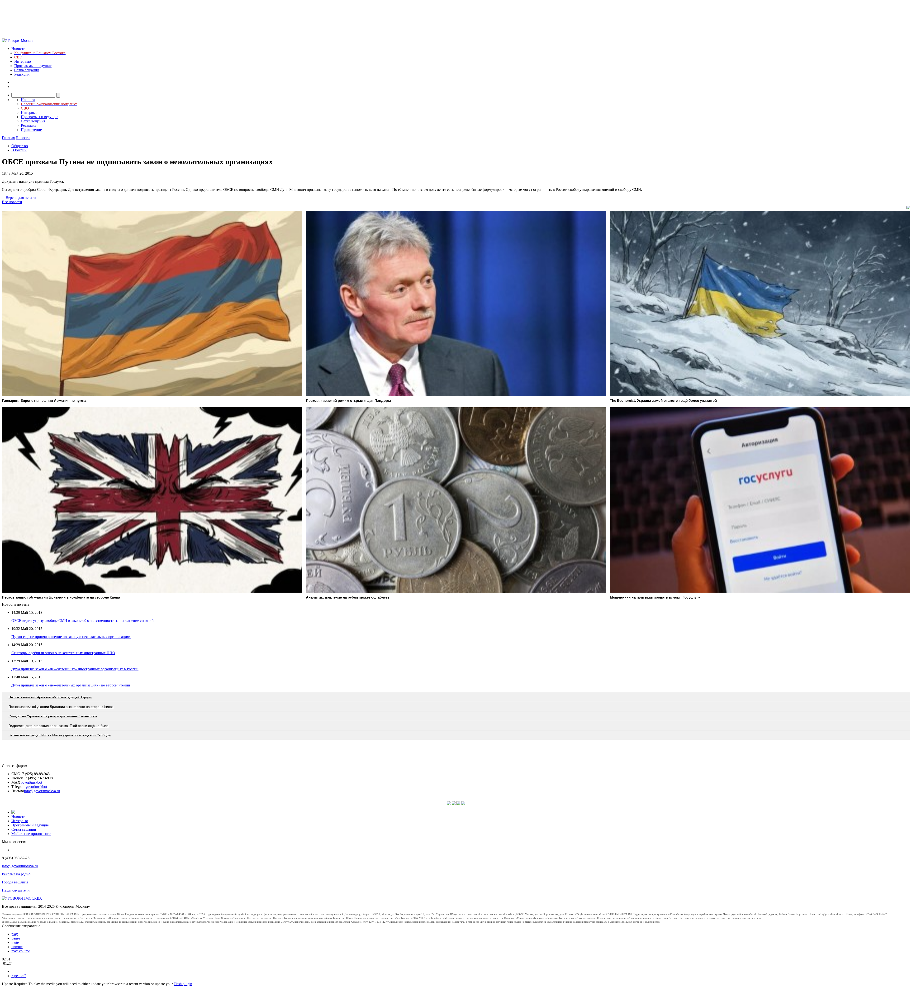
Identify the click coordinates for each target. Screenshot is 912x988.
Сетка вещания (26, 70)
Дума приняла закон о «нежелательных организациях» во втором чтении (70, 685)
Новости (18, 49)
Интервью (22, 61)
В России (19, 150)
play (14, 934)
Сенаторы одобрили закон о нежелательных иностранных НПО (63, 653)
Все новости (12, 202)
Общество (19, 146)
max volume (20, 951)
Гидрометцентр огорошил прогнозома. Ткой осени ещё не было (59, 726)
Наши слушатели (16, 890)
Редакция (21, 74)
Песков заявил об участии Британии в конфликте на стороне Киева (61, 707)
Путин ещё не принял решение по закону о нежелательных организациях (71, 637)
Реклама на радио (16, 874)
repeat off (18, 976)
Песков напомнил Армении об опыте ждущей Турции (50, 697)
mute (15, 942)
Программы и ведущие (33, 66)
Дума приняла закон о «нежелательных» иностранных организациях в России (74, 669)
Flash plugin (183, 984)
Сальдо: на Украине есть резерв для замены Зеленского (53, 716)
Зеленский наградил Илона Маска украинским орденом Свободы (60, 735)
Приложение (31, 130)
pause (15, 938)
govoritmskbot (31, 782)
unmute (17, 947)
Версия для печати (21, 198)
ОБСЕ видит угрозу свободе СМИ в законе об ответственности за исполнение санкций (82, 621)
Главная (8, 138)
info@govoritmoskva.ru (42, 791)
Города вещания (15, 882)
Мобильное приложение (31, 834)
